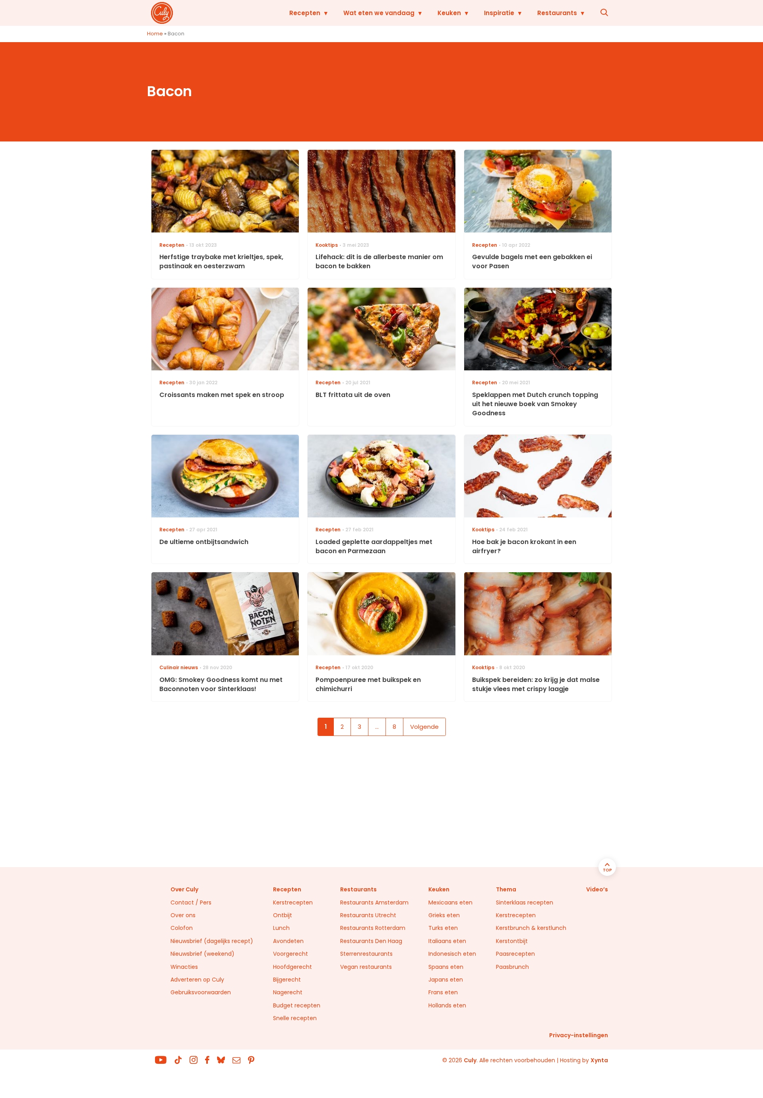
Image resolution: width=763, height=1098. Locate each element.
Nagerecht (287, 992)
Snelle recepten (295, 1018)
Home (155, 33)
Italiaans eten (447, 941)
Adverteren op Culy (197, 980)
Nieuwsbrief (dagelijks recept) (211, 941)
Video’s (597, 889)
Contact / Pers (190, 902)
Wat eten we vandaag (378, 13)
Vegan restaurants (366, 967)
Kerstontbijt (512, 941)
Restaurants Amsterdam (374, 902)
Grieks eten (444, 915)
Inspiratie (499, 13)
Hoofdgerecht (292, 967)
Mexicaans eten (450, 902)
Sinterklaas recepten (524, 902)
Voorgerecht (290, 954)
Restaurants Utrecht (368, 915)
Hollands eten (447, 1005)
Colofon (181, 928)
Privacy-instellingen (578, 1035)
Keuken (449, 13)
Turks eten (443, 928)
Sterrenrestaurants (366, 954)
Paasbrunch (512, 967)
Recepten (304, 13)
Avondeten (288, 941)
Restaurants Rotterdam (372, 928)
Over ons (183, 915)
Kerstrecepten (293, 902)
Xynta (599, 1060)
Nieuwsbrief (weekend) (202, 954)
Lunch (281, 928)
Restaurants (557, 13)
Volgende (424, 726)
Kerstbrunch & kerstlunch (531, 928)
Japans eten (445, 980)
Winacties (184, 967)
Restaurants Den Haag (371, 941)
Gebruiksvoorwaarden (200, 992)
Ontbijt (282, 915)
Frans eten (443, 992)
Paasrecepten (515, 954)
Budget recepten (296, 1005)
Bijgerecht (287, 980)
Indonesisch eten (452, 954)
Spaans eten (445, 967)
